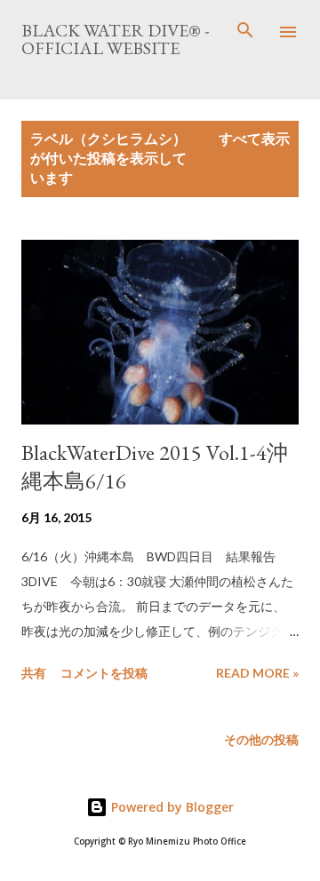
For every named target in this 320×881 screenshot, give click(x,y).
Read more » (257, 672)
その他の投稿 (261, 739)
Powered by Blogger (171, 806)
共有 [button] (33, 672)
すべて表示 (254, 138)
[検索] (245, 32)
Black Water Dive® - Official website (115, 39)
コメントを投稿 (104, 672)
